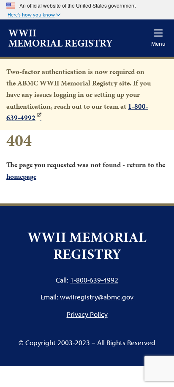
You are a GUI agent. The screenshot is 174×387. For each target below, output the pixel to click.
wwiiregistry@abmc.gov (96, 296)
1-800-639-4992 (94, 279)
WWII (60, 38)
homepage (21, 176)
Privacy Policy (87, 314)
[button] (34, 15)
